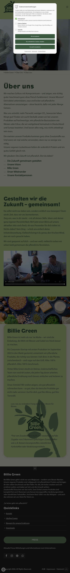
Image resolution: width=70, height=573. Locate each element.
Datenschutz (28, 51)
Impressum (34, 51)
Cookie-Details (41, 51)
